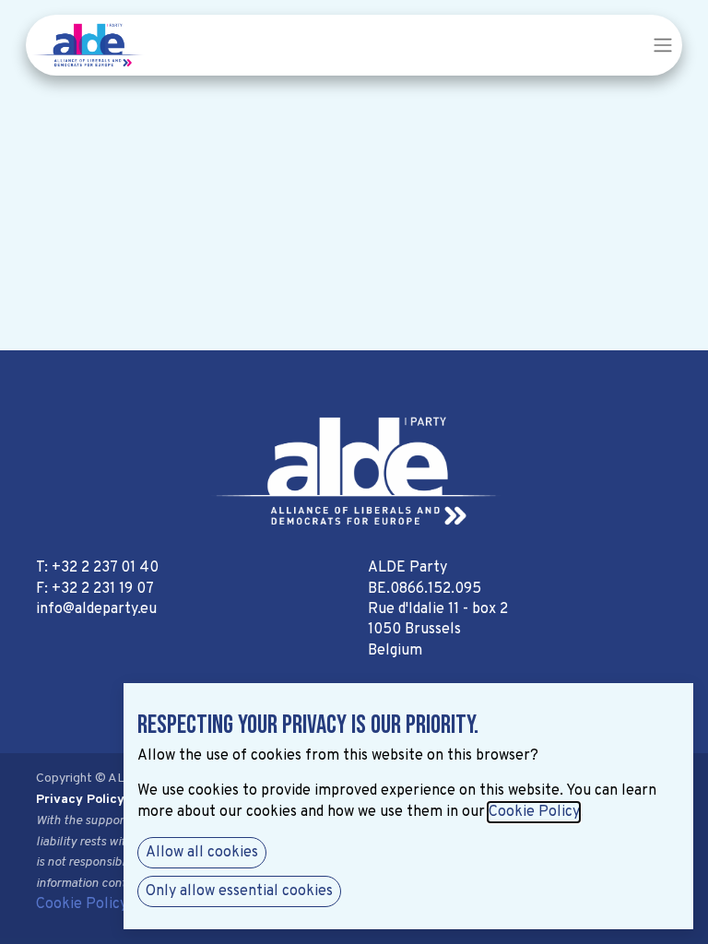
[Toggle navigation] (662, 45)
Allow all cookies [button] (202, 853)
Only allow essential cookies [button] (239, 891)
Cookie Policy (81, 904)
